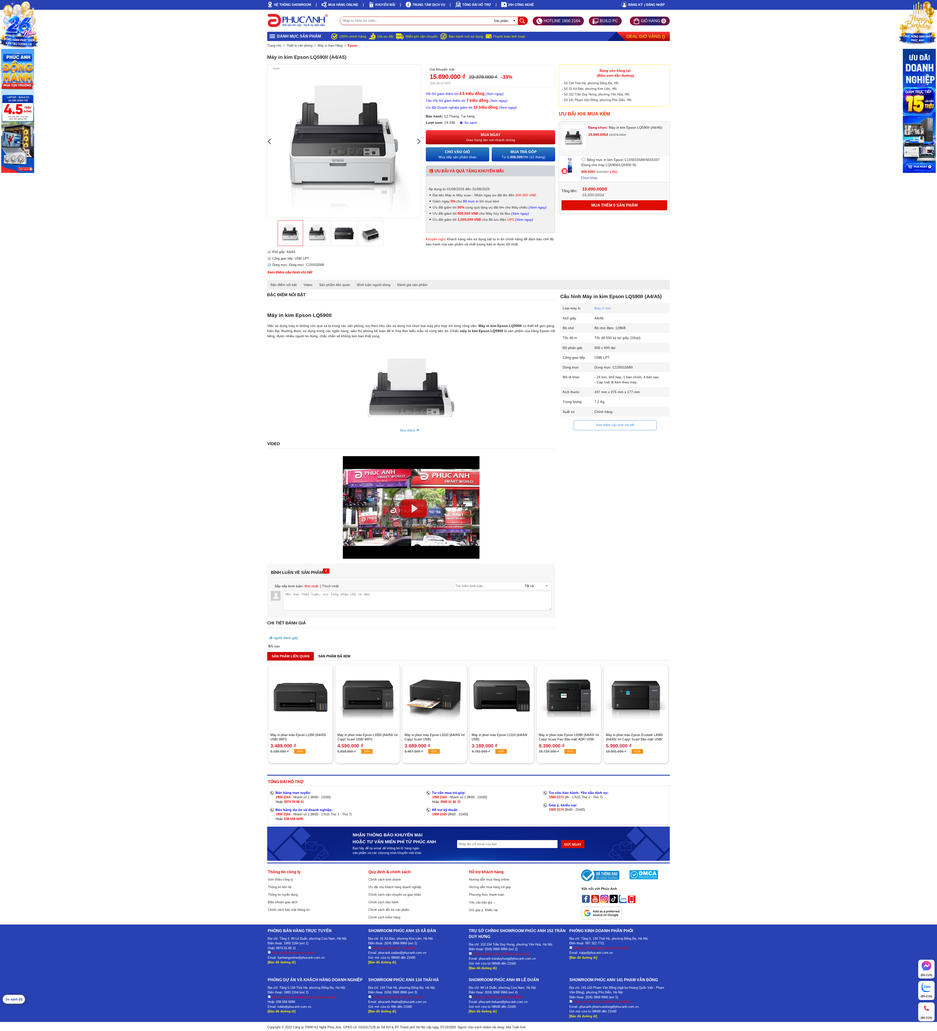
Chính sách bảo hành (383, 902)
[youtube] (595, 902)
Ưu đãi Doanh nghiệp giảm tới (471, 107)
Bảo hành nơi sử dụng (466, 36)
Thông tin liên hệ (279, 887)
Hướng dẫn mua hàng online (489, 879)
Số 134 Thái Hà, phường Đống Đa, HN (591, 83)
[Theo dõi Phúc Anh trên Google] (602, 918)
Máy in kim (602, 308)
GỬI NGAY (572, 844)
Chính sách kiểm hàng (384, 917)
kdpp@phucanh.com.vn (596, 953)
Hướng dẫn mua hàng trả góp (490, 887)
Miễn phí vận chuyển (422, 36)
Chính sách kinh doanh (384, 879)
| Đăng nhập (654, 5)
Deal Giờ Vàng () (645, 36)
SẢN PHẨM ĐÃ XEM (334, 656)
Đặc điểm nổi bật (284, 285)
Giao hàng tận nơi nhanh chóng (490, 137)
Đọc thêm (407, 430)
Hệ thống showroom (292, 5)
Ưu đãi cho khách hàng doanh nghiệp (394, 887)
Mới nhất (311, 586)
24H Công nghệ (521, 5)
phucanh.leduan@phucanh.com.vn (503, 1002)
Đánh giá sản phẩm (412, 285)
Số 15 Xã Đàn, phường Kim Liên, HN (590, 89)
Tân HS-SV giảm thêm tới (467, 101)
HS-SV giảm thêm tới (465, 94)
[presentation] (269, 141)
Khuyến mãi (385, 5)
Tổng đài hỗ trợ (476, 5)
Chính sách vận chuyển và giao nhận (394, 894)
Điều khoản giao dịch (282, 902)
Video (308, 285)
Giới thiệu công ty (280, 879)
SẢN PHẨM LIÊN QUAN (290, 656)
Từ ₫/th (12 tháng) (523, 154)
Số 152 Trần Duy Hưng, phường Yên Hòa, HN (596, 94)
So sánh (470, 123)
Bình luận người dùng (373, 285)
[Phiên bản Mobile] (631, 902)
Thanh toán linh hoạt (509, 36)
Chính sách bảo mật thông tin (289, 910)
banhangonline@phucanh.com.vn (301, 957)
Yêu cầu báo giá (481, 902)
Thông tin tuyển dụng (283, 894)
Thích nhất (330, 586)
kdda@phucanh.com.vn (294, 1007)
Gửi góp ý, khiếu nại (483, 910)
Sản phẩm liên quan (334, 285)
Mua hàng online (343, 5)
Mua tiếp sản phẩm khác (457, 154)
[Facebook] (586, 902)
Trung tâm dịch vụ (428, 5)
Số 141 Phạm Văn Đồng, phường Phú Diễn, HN (597, 100)
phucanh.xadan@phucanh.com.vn (402, 953)
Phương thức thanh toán (486, 894)
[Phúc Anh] (411, 557)
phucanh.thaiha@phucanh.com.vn (402, 1002)
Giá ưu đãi (385, 36)
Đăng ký (635, 5)
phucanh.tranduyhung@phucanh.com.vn (507, 958)
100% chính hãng (352, 36)
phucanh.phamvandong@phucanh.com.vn (609, 1007)
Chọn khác (589, 178)
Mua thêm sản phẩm (614, 205)
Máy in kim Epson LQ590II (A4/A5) (625, 127)
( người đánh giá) (283, 638)
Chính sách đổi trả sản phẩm (388, 910)
